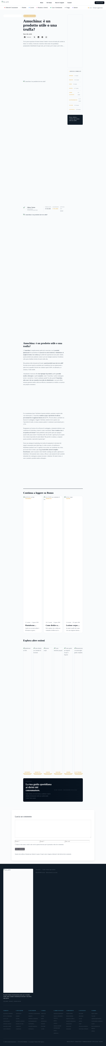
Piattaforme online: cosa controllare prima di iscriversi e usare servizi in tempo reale (32, 625)
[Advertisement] (44, 64)
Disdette (71, 79)
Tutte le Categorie (59, 2)
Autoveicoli (72, 109)
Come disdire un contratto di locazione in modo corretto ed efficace (53, 625)
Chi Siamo (49, 2)
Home (41, 2)
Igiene (70, 84)
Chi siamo (5, 1001)
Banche (71, 88)
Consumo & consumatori (29, 15)
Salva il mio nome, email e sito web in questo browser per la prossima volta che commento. (40, 844)
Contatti (69, 2)
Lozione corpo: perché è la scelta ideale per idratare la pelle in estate (73, 625)
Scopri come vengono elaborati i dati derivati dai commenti (55, 854)
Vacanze (71, 105)
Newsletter (99, 2)
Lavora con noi (17, 1001)
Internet (71, 75)
